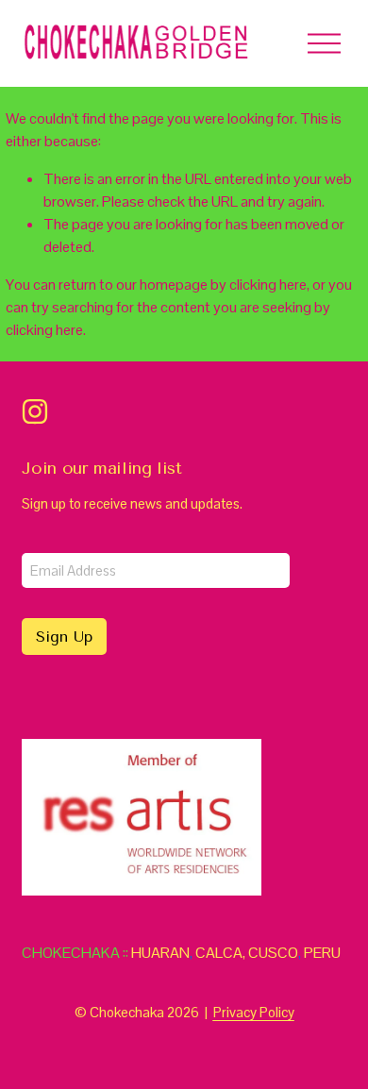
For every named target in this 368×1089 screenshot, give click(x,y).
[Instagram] (35, 411)
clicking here (268, 284)
